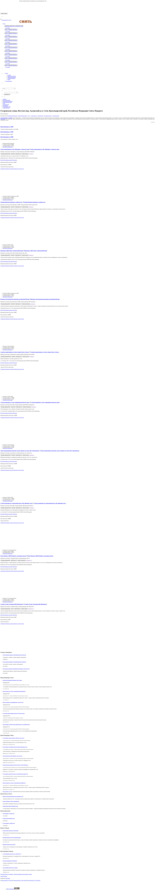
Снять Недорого (6, 107)
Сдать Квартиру (8, 81)
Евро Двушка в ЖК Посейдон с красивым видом (13, 556)
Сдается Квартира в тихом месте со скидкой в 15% (12, 853)
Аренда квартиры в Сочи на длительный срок (11, 801)
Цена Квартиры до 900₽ (6, 137)
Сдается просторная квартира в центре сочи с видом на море (14, 713)
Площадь (5, 153)
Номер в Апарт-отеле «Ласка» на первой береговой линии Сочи (14, 691)
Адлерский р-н (6, 104)
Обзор (6, 73)
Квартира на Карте (9, 160)
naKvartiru (8, 878)
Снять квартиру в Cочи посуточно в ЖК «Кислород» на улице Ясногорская (16, 724)
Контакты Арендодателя (19, 168)
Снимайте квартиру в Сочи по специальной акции (12, 837)
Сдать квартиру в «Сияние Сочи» (9, 823)
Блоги (9, 79)
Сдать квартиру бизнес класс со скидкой (10, 867)
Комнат (25, 153)
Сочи (4, 103)
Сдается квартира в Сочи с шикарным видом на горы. (15, 402)
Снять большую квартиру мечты (9, 818)
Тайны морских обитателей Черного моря (10, 806)
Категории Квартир (12, 77)
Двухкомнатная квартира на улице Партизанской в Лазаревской (14, 654)
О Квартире (2, 168)
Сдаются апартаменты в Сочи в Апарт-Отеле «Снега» (14, 352)
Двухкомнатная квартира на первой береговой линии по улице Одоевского (16, 668)
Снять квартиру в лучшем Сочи (8, 813)
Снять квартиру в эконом (6, 117)
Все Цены (2, 160)
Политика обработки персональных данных (23, 874)
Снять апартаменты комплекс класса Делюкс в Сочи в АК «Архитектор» (20, 450)
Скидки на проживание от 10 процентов (10, 860)
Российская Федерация (7, 101)
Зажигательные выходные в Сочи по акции (10, 830)
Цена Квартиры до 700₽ (6, 131)
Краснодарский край (7, 102)
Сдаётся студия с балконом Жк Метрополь (11, 604)
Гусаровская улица (7, 106)
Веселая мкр (5, 105)
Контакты (7, 146)
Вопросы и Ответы (12, 76)
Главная (4, 99)
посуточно (2, 119)
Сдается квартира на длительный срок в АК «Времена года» (16, 503)
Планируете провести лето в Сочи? (9, 844)
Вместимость (18, 153)
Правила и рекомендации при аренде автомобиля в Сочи (13, 796)
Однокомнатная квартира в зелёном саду (11, 202)
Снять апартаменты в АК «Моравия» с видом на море (14, 149)
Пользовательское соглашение (6, 874)
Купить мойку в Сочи (7, 791)
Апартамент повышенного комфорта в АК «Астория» (12, 680)
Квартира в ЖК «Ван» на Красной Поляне (11, 250)
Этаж (12, 153)
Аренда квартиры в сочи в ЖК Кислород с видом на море (13, 702)
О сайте (9, 75)
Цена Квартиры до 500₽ (6, 126)
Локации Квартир (11, 78)
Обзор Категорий (6, 100)
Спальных (31, 153)
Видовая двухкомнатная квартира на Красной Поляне (15, 299)
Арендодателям (3, 876)
